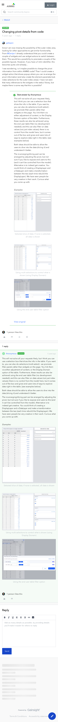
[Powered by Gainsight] (29, 711)
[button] (3, 5)
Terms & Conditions (18, 716)
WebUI (7, 20)
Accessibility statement (38, 716)
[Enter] (4, 12)
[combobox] (29, 12)
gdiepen (9, 43)
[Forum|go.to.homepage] (11, 5)
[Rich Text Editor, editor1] (29, 633)
